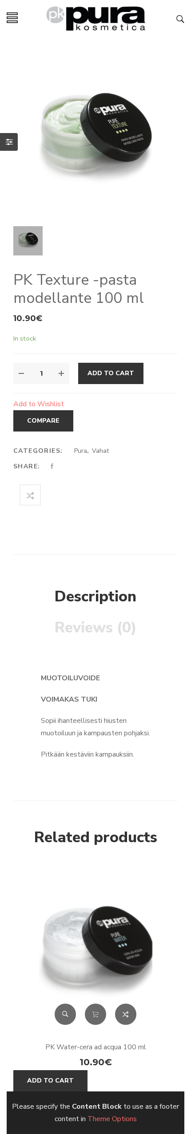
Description (95, 596)
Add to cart (111, 373)
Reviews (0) (96, 627)
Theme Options (112, 1119)
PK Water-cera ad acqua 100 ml (95, 1047)
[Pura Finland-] (95, 17)
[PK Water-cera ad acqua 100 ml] (95, 952)
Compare (43, 420)
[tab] (95, 596)
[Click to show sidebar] (9, 142)
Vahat (100, 451)
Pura (80, 451)
